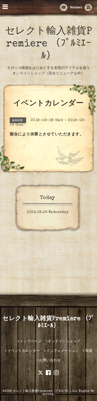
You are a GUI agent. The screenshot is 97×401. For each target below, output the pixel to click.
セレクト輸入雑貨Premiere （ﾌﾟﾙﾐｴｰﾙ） (48, 44)
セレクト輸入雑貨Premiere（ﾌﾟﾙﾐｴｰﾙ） (41, 391)
